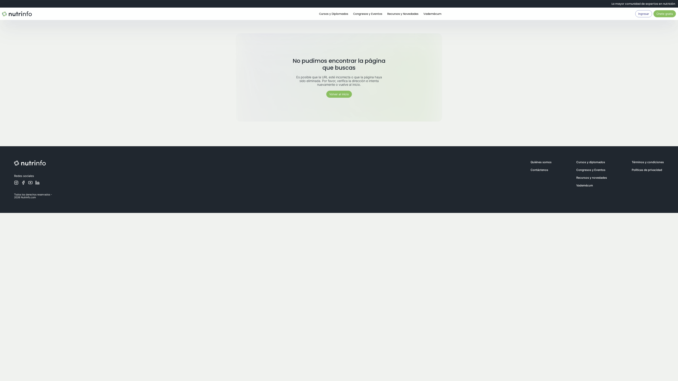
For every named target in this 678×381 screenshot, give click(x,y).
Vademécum (432, 14)
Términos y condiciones (648, 162)
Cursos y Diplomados (333, 14)
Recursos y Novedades (402, 14)
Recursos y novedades (591, 177)
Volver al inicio (339, 94)
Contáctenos (539, 170)
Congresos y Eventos (367, 14)
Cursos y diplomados (590, 162)
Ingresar (643, 14)
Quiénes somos (541, 162)
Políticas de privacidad (647, 170)
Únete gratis (664, 14)
